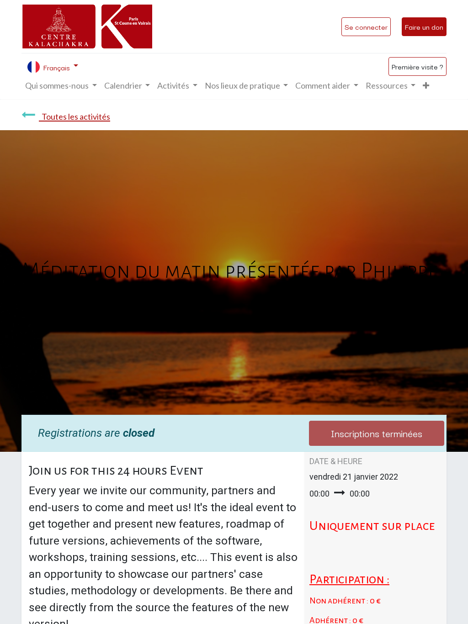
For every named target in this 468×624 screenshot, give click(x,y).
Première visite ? (417, 66)
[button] (426, 85)
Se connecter (366, 26)
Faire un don (424, 26)
